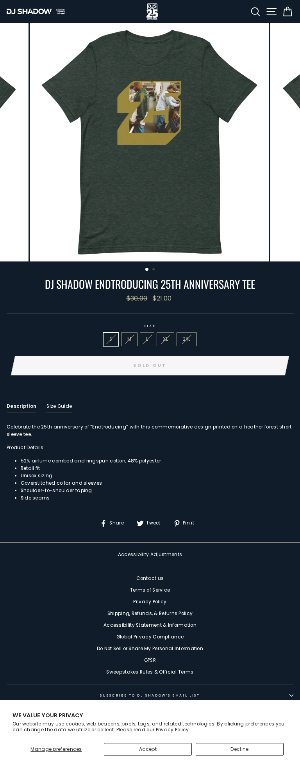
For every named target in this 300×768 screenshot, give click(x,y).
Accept (148, 749)
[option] (150, 142)
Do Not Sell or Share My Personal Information (150, 648)
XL (165, 339)
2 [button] (154, 270)
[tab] (21, 408)
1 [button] (147, 270)
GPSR (150, 660)
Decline (239, 749)
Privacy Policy (149, 602)
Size (150, 326)
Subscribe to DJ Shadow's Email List (150, 695)
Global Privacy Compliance (150, 637)
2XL (187, 339)
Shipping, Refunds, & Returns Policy (150, 613)
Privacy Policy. (173, 730)
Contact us (150, 578)
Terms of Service (150, 590)
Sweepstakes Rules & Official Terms (149, 672)
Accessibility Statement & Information (150, 625)
